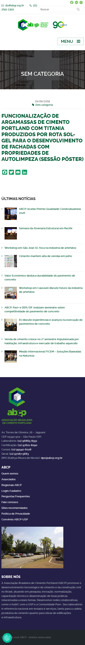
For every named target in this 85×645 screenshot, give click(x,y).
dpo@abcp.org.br (52, 457)
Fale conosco (9, 502)
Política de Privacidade (15, 513)
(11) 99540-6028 (21, 449)
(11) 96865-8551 (27, 440)
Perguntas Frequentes (15, 496)
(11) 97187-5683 (19, 453)
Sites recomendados (14, 507)
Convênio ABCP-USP (14, 519)
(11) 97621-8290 (27, 445)
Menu (67, 41)
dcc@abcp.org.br (14, 5)
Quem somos (9, 473)
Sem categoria (44, 105)
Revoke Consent (7, 638)
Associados (8, 479)
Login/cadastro (11, 490)
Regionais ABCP (11, 485)
